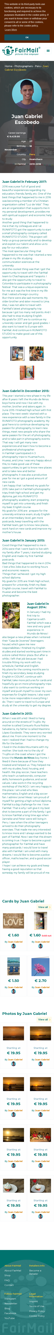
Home (8, 66)
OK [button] (27, 37)
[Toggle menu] (48, 50)
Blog (7, 1308)
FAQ (7, 1280)
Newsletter (10, 1303)
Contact (9, 1285)
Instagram (10, 1298)
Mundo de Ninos (24, 757)
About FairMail (12, 1270)
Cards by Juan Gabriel (23, 901)
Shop (7, 1275)
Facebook (10, 1313)
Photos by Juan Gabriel (24, 1013)
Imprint (33, 1301)
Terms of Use (36, 1306)
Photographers (23, 66)
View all (43, 907)
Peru (38, 66)
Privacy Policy (37, 1311)
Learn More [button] (11, 29)
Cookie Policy (37, 1315)
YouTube (9, 1318)
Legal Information (36, 1295)
